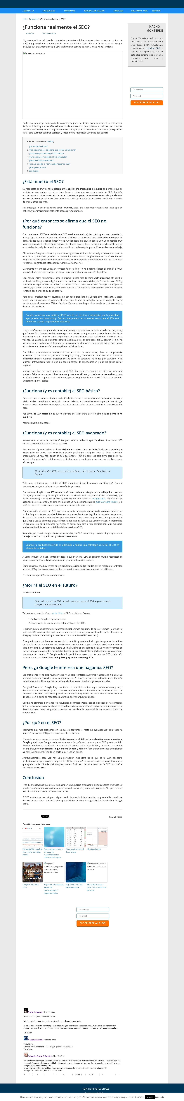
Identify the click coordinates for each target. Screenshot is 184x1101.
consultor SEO (153, 48)
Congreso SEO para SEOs (30, 885)
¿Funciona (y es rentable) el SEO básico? (45, 153)
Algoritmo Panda (94, 849)
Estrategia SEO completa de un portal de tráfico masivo (32, 852)
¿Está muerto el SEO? (37, 146)
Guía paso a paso (139, 11)
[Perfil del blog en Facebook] (146, 4)
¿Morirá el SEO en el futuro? (40, 160)
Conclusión (33, 171)
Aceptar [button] (150, 1097)
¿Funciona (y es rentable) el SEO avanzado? (47, 157)
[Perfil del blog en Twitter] (155, 4)
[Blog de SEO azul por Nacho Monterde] (31, 4)
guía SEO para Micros (107, 501)
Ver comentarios (49, 33)
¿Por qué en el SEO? (36, 167)
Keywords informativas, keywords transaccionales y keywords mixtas (53, 888)
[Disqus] (72, 971)
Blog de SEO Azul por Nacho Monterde (74, 885)
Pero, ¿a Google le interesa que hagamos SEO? (48, 164)
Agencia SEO (28, 11)
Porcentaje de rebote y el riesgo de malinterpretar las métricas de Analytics (53, 853)
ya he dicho (57, 613)
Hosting (156, 11)
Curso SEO (118, 11)
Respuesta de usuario (94, 11)
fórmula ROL (99, 498)
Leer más (159, 1097)
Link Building (49, 11)
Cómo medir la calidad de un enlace (75, 850)
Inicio (24, 19)
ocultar (50, 141)
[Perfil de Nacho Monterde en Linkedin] (164, 4)
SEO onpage (69, 11)
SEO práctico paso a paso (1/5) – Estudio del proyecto (96, 887)
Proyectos (33, 19)
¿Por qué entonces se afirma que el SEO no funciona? (51, 150)
